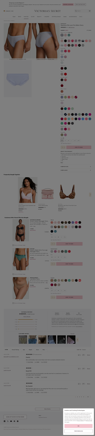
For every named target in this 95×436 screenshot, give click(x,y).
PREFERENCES (78, 431)
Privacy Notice (80, 420)
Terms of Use (89, 420)
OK (78, 426)
